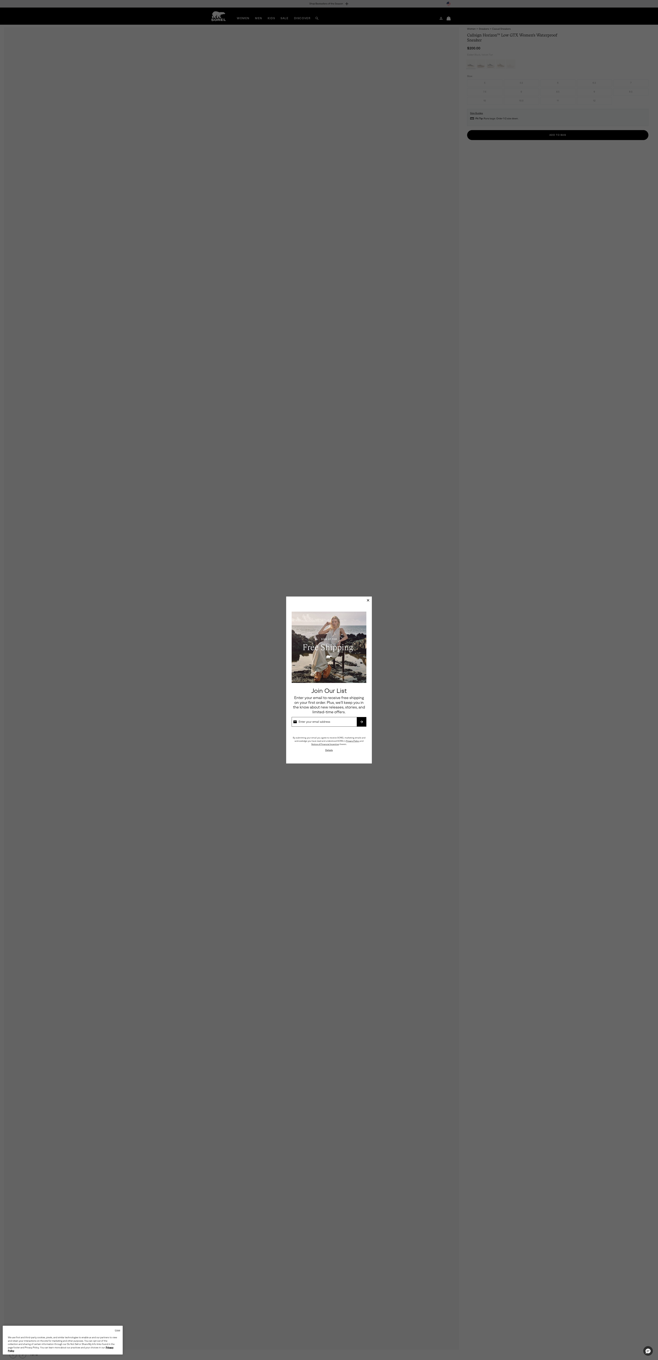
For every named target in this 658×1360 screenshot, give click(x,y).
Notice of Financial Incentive (325, 744)
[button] (648, 1351)
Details (329, 750)
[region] (63, 1340)
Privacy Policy (352, 741)
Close (117, 1330)
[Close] (368, 600)
